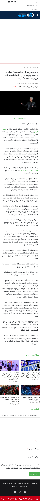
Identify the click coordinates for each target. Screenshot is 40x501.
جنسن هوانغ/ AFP (20, 118)
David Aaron (32, 83)
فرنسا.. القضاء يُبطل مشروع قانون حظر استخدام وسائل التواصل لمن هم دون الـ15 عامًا (30, 375)
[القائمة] (3, 15)
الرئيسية (33, 67)
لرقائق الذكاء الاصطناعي (29, 170)
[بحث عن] (37, 15)
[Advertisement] (20, 42)
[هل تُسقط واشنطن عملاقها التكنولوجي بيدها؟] (30, 390)
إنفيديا (27, 230)
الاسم (37, 441)
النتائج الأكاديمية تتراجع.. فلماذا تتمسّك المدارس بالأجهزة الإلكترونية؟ (9, 399)
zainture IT (15, 486)
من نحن (35, 2)
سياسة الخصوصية (32, 5)
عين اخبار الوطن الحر (10, 483)
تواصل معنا (34, 9)
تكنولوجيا (27, 67)
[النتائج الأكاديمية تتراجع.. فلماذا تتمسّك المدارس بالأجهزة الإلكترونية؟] (9, 390)
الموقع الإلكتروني (34, 457)
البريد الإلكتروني (33, 449)
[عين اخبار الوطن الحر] (26, 15)
